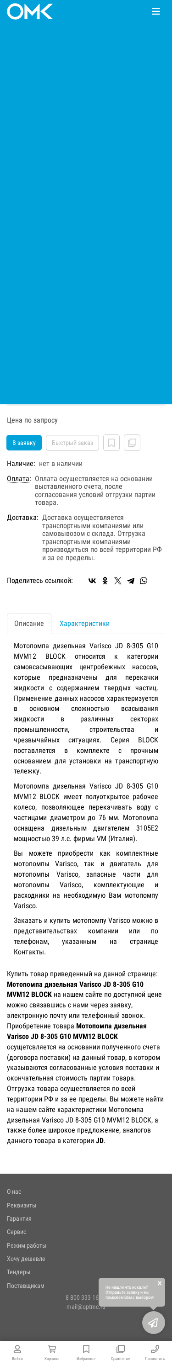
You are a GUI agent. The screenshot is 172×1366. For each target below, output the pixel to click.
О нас (14, 1191)
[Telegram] (130, 580)
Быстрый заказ (72, 442)
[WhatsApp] (143, 580)
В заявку (24, 442)
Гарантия (19, 1218)
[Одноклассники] (105, 580)
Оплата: (19, 479)
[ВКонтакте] (92, 580)
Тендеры (19, 1272)
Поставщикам (25, 1285)
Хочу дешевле (26, 1258)
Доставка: (23, 518)
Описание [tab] (29, 623)
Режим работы (27, 1245)
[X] (117, 580)
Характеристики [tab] (85, 623)
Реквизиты (22, 1205)
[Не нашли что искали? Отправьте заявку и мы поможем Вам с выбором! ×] (153, 1322)
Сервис (16, 1231)
